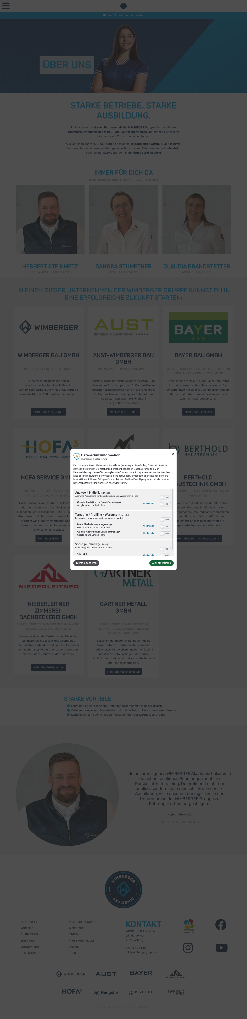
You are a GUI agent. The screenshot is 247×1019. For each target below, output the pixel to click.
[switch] (165, 497)
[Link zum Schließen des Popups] (173, 454)
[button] (162, 497)
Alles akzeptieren (161, 563)
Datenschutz (101, 459)
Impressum (86, 459)
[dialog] (123, 509)
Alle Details (148, 503)
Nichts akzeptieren (86, 563)
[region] (123, 522)
